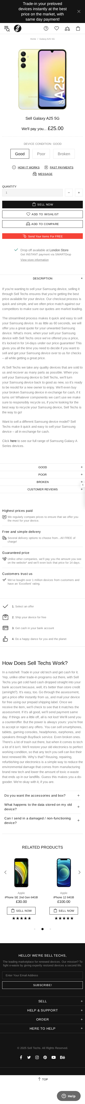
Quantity (9, 186)
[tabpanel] (21, 892)
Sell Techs (17, 28)
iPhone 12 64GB (63, 897)
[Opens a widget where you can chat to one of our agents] (69, 1096)
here (13, 441)
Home (33, 39)
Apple (21, 893)
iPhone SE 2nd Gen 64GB (21, 897)
